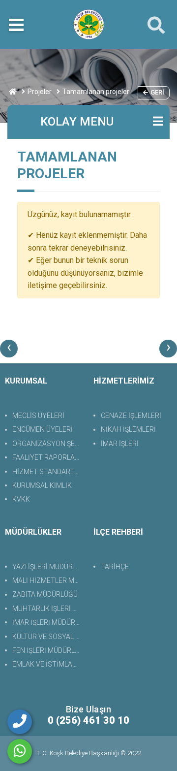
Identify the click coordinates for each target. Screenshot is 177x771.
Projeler (40, 92)
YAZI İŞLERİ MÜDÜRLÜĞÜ (48, 567)
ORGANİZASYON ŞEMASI (48, 444)
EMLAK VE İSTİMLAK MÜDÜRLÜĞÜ (48, 664)
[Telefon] (19, 721)
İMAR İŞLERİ (120, 444)
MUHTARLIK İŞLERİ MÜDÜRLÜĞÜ (48, 608)
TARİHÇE (115, 567)
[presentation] (9, 348)
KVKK (21, 499)
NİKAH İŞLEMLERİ (128, 429)
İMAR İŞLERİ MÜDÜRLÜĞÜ (48, 622)
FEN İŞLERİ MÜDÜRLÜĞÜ (48, 650)
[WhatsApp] (19, 751)
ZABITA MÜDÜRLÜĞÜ (45, 594)
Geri (157, 92)
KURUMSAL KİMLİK (42, 485)
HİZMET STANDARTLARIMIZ (48, 472)
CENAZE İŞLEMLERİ (131, 415)
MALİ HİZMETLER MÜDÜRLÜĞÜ (48, 580)
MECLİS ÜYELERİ (38, 415)
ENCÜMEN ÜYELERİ (42, 429)
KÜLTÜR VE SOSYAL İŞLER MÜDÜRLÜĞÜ (48, 637)
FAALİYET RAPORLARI (46, 457)
